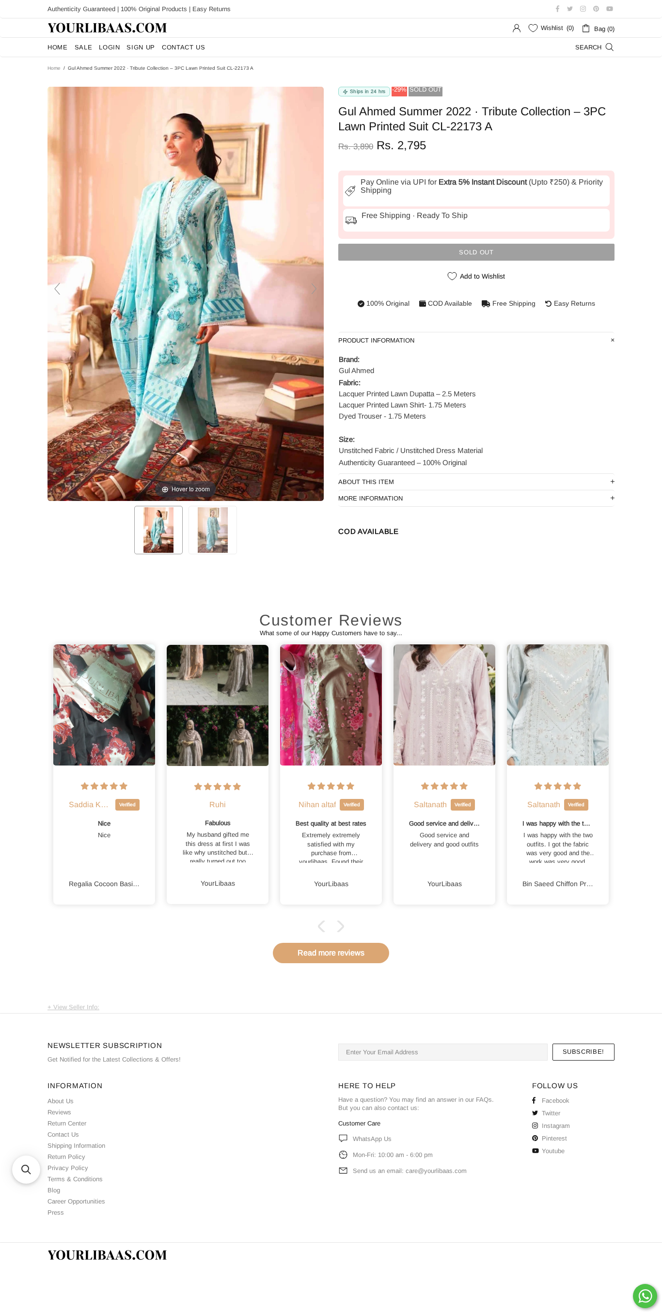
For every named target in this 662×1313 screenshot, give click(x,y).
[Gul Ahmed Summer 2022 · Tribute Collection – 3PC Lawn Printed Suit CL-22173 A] (158, 530)
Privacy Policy (67, 1168)
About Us (60, 1101)
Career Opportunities (76, 1201)
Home (54, 68)
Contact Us (63, 1134)
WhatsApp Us (372, 1138)
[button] (324, 926)
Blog (53, 1190)
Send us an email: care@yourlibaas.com (410, 1170)
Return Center (66, 1123)
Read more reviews (331, 953)
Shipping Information (76, 1145)
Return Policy (66, 1156)
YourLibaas (108, 28)
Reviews (59, 1112)
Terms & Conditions (75, 1179)
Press (55, 1212)
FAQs (484, 1099)
